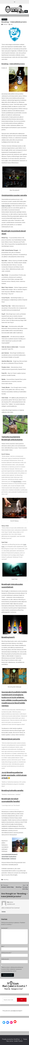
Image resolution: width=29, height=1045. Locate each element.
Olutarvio (4, 19)
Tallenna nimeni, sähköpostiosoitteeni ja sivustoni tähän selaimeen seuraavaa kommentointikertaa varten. (12, 969)
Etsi (22, 999)
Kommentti (4, 928)
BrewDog (5, 879)
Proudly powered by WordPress (11, 1039)
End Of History (17, 481)
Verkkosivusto (5, 959)
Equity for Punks (6, 205)
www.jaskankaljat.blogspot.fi (9, 854)
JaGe (11, 24)
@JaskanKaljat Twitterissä (9, 858)
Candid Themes (18, 1041)
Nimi (2, 946)
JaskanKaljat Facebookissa (9, 856)
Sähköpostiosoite (6, 952)
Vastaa (3, 911)
